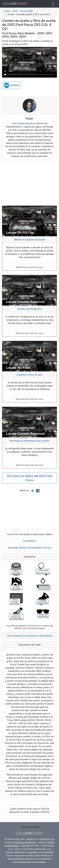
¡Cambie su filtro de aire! (29, 374)
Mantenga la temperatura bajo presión (29, 440)
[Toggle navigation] (53, 4)
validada (14, 85)
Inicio (7, 11)
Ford (15, 11)
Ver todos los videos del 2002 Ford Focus (29, 478)
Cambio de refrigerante (29, 308)
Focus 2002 (27, 11)
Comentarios (29, 541)
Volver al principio (29, 826)
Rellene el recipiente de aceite (29, 239)
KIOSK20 (45, 812)
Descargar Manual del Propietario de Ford (29, 547)
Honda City (13, 534)
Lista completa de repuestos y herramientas (29, 635)
